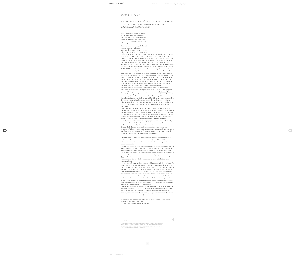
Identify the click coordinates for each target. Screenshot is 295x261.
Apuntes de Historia (117, 3)
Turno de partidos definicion (137, 227)
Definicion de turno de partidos (129, 223)
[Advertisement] (161, 41)
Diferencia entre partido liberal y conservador (149, 223)
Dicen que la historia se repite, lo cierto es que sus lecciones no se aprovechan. (168, 3)
